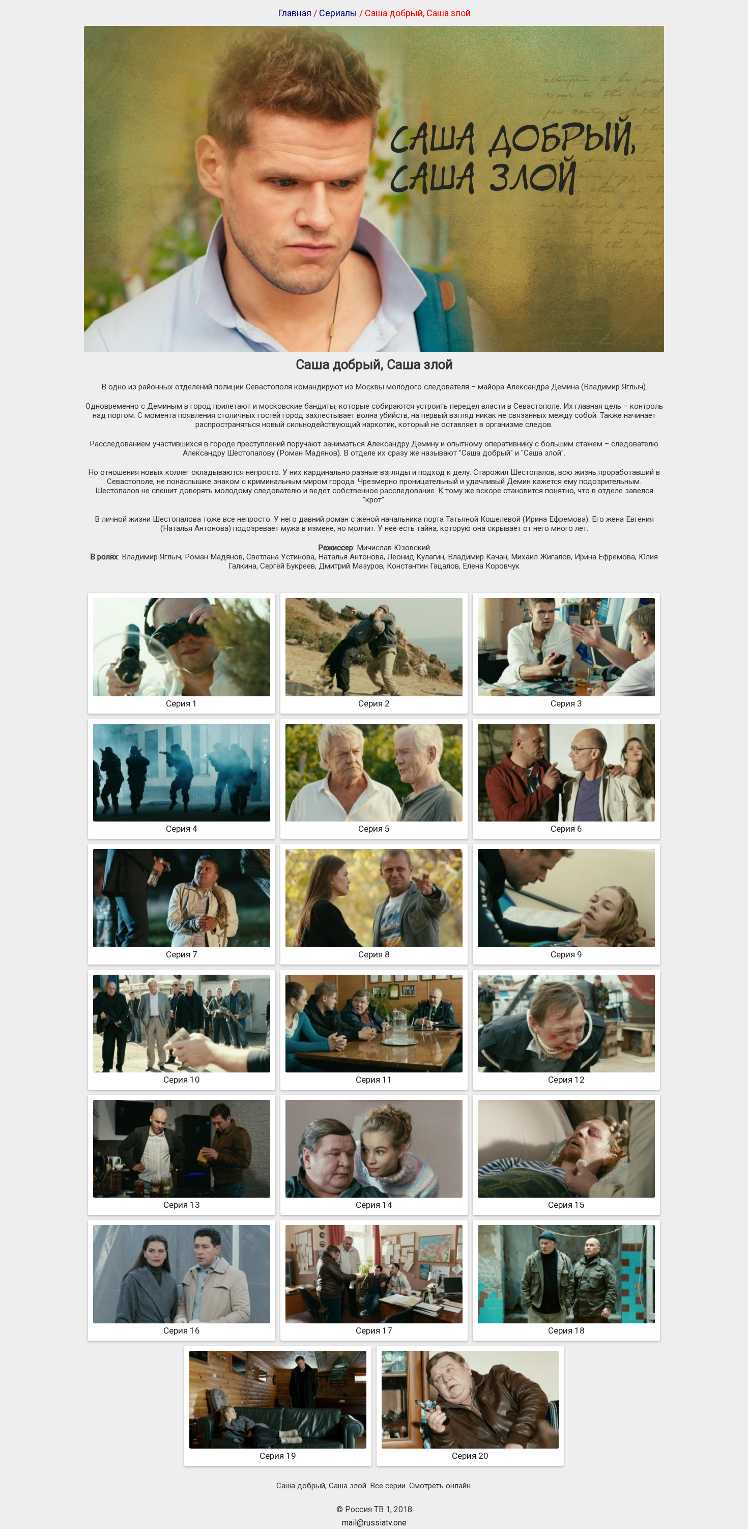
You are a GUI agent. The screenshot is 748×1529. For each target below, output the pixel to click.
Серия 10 (181, 1079)
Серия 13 (181, 1205)
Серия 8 (374, 954)
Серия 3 (566, 703)
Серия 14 (374, 1205)
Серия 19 (278, 1456)
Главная (294, 13)
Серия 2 (374, 703)
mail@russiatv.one (374, 1522)
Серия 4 (181, 829)
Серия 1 (181, 703)
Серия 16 (181, 1330)
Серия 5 (374, 829)
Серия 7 (181, 954)
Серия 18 (566, 1330)
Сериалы (338, 13)
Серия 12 (566, 1079)
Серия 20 (470, 1456)
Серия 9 (566, 954)
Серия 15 (566, 1205)
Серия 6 (566, 829)
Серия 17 (374, 1330)
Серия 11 (374, 1079)
